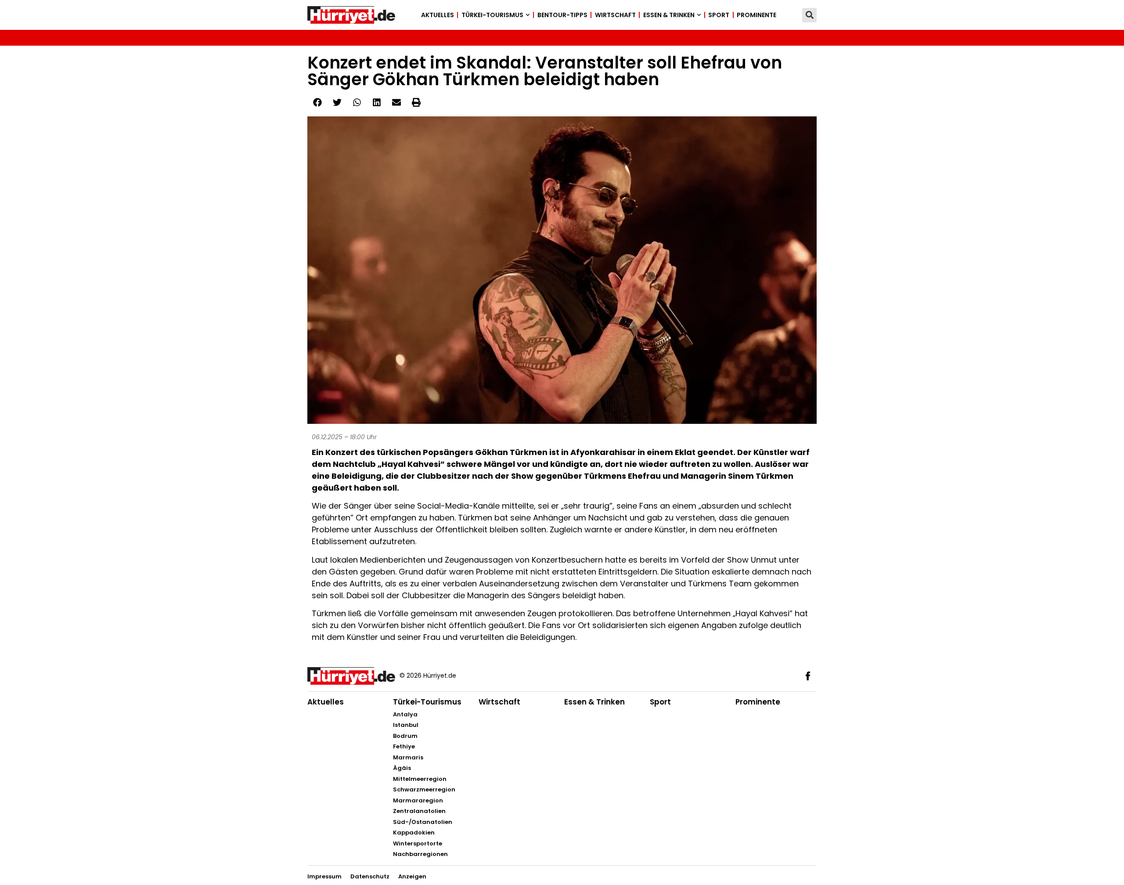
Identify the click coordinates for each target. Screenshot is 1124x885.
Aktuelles (437, 15)
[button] (809, 15)
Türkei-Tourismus (492, 15)
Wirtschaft (615, 15)
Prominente (756, 15)
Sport (718, 15)
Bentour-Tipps (562, 15)
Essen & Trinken (669, 15)
